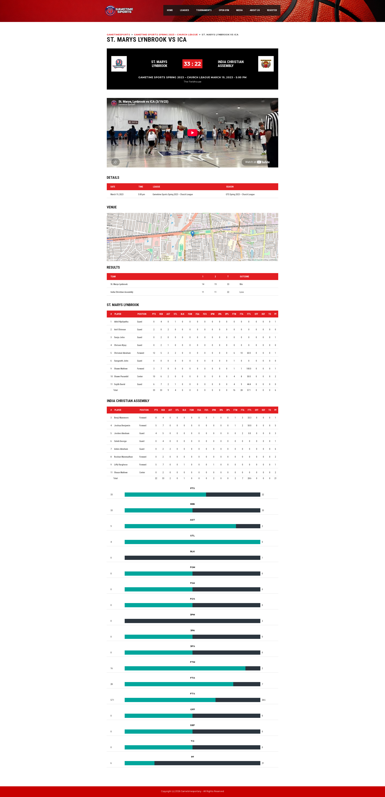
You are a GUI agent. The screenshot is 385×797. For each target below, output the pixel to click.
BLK (182, 314)
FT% (249, 314)
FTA (241, 314)
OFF (256, 314)
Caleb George (120, 441)
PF (275, 314)
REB (161, 314)
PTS (154, 314)
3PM (212, 314)
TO (269, 314)
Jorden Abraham (121, 433)
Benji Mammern (121, 417)
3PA (219, 314)
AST (168, 314)
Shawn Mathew (120, 368)
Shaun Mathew (120, 472)
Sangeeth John (121, 361)
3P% (227, 314)
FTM (234, 314)
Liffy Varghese (121, 464)
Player (117, 314)
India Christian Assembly (231, 64)
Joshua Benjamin (122, 425)
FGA (197, 314)
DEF (263, 314)
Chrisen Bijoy (120, 345)
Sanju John (119, 337)
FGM (190, 314)
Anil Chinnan (120, 329)
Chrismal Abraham (122, 353)
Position (141, 314)
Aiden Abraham (121, 449)
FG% (205, 314)
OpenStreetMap (262, 259)
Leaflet (244, 259)
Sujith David (119, 384)
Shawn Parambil (121, 376)
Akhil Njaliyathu (121, 321)
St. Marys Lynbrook (159, 64)
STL (175, 314)
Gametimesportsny (191, 791)
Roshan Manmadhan (123, 457)
